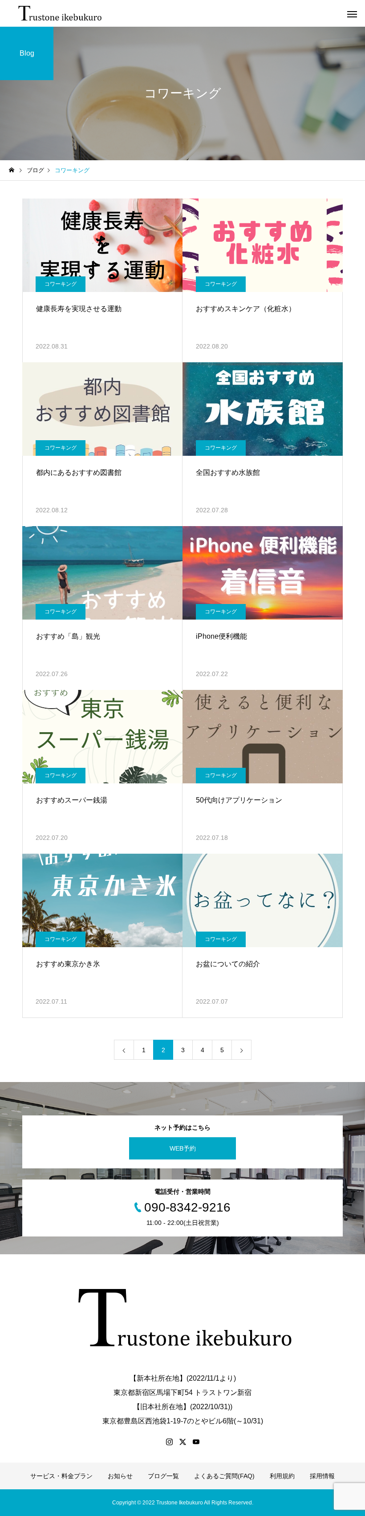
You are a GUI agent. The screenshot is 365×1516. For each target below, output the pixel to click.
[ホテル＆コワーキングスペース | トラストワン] (61, 13)
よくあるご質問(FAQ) (224, 1476)
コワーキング (61, 284)
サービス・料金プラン (61, 1476)
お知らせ (120, 1476)
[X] (182, 1441)
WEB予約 (183, 1148)
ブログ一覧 (163, 1476)
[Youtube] (195, 1441)
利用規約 (282, 1476)
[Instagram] (169, 1441)
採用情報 (322, 1476)
